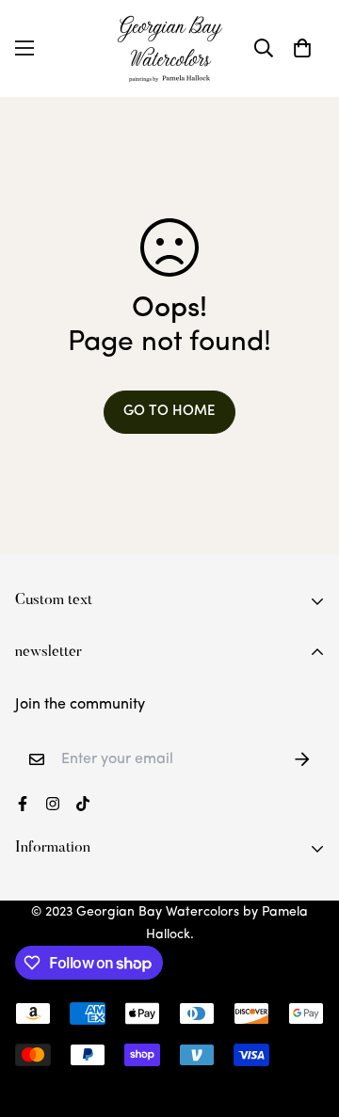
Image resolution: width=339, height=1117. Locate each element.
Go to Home (169, 412)
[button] (302, 48)
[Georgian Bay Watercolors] (170, 48)
